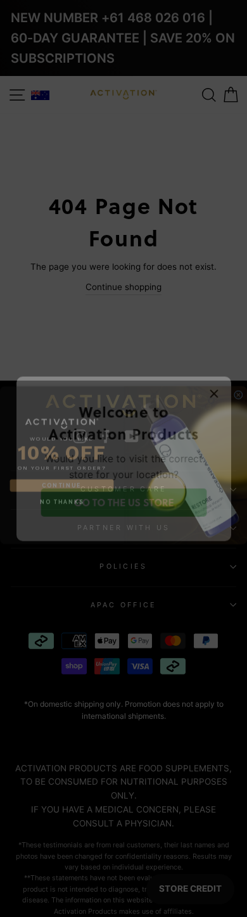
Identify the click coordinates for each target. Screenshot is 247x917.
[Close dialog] (239, 388)
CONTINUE (61, 479)
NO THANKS (62, 495)
